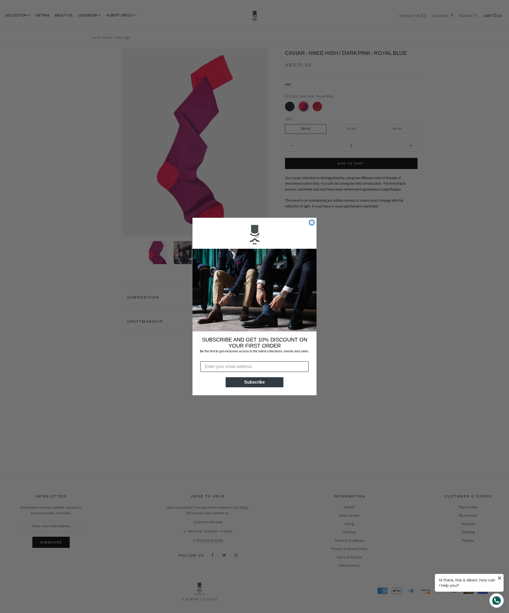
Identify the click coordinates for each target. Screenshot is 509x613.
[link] (254, 235)
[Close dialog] (311, 222)
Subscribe (254, 382)
